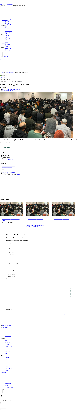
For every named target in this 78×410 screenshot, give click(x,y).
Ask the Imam (7, 374)
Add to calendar (6, 147)
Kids (6, 359)
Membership (7, 379)
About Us (7, 329)
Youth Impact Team (8, 368)
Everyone (7, 357)
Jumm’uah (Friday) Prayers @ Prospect (12, 159)
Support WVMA (8, 383)
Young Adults (7, 364)
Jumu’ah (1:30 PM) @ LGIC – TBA (35, 219)
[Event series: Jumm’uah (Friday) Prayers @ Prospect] (13, 222)
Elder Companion (8, 348)
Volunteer (7, 385)
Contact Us (7, 376)
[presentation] (11, 215)
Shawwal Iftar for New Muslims (9, 90)
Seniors (6, 366)
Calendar (6, 370)
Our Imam (7, 333)
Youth (6, 361)
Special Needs (7, 344)
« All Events (2, 77)
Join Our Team (8, 336)
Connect (4, 372)
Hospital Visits (7, 351)
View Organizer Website (7, 167)
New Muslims (7, 342)
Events (6, 72)
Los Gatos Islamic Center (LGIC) (8, 172)
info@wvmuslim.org (11, 284)
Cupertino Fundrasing (6, 325)
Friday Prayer (11, 72)
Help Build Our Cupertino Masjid (6, 4)
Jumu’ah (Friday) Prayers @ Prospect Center (11, 89)
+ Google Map (19, 174)
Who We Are (4, 327)
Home (3, 72)
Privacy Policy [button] (67, 311)
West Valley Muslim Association (8, 166)
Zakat (6, 353)
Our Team (7, 331)
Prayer (6, 340)
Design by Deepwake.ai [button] (65, 313)
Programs (4, 355)
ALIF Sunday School (9, 346)
